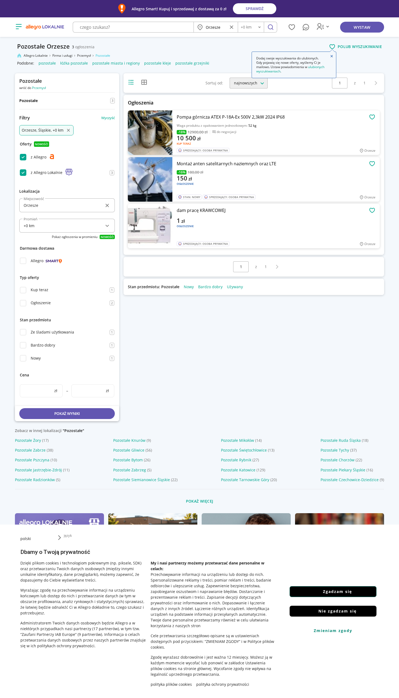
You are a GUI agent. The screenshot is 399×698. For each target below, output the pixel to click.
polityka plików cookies (171, 684)
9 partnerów (90, 634)
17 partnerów (105, 628)
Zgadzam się (337, 591)
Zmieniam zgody (333, 630)
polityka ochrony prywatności (222, 684)
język (68, 535)
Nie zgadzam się (337, 611)
